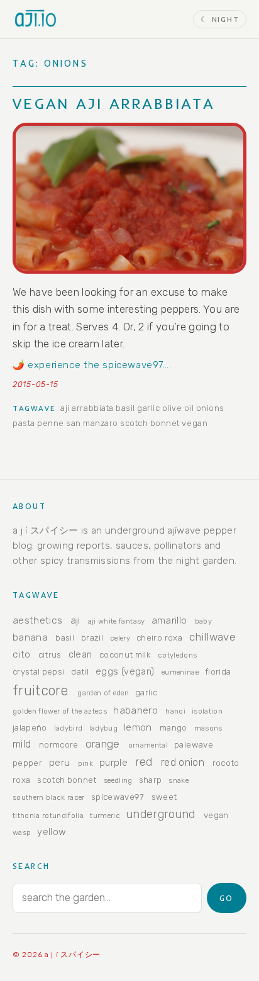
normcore (59, 744)
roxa (21, 780)
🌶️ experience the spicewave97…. (92, 365)
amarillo (169, 620)
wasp (22, 832)
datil (80, 671)
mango (173, 727)
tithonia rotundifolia (48, 815)
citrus (50, 654)
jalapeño (30, 727)
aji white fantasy (116, 621)
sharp (150, 780)
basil (125, 408)
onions (210, 408)
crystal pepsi (38, 671)
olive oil (178, 408)
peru (59, 762)
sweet (164, 797)
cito (21, 654)
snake (178, 780)
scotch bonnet (150, 423)
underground (161, 814)
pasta (24, 423)
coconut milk (125, 654)
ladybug (103, 728)
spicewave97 (118, 797)
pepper (27, 763)
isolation (207, 711)
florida (218, 671)
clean (80, 654)
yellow (51, 832)
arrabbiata (92, 408)
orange (102, 743)
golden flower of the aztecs (60, 711)
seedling (118, 780)
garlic (148, 408)
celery (120, 638)
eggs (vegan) (125, 671)
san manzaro (92, 423)
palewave (193, 744)
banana (30, 637)
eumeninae (180, 672)
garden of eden (103, 692)
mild (22, 744)
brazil (92, 637)
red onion (182, 762)
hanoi (175, 711)
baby (203, 621)
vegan (194, 423)
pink (85, 763)
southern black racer (49, 797)
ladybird (68, 728)
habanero (135, 710)
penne (50, 423)
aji (65, 408)
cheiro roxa (159, 637)
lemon (138, 727)
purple (113, 762)
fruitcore (40, 690)
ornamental (148, 745)
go (226, 898)
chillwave (212, 637)
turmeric (105, 815)
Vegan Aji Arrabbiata (114, 103)
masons (208, 728)
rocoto (226, 763)
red (144, 761)
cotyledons (177, 655)
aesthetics (37, 620)
